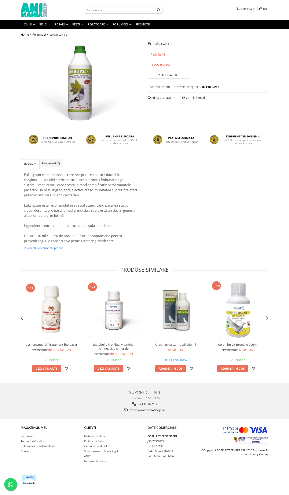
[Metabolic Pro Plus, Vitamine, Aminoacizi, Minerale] (114, 310)
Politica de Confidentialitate (38, 446)
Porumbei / (40, 34)
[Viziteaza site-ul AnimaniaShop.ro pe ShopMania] (29, 481)
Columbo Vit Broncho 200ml (237, 345)
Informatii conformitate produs (43, 248)
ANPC (87, 456)
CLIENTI (90, 427)
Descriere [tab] (30, 164)
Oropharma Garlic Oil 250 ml (175, 345)
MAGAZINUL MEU (34, 427)
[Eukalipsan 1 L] (81, 82)
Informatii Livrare (95, 461)
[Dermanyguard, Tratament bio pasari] (52, 310)
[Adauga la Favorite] (66, 368)
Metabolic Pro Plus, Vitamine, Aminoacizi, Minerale (113, 347)
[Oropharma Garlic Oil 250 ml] (176, 310)
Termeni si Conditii (32, 441)
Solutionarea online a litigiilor (102, 451)
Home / (26, 34)
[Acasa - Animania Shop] (42, 10)
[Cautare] (158, 10)
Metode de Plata (94, 436)
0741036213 (147, 404)
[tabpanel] (81, 82)
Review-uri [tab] (51, 163)
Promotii (142, 24)
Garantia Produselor (97, 446)
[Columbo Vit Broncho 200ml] (238, 310)
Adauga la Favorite (163, 98)
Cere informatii (195, 98)
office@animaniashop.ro (147, 410)
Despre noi (27, 436)
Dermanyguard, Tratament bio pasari (51, 345)
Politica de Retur (94, 441)
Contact (26, 451)
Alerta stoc (170, 75)
